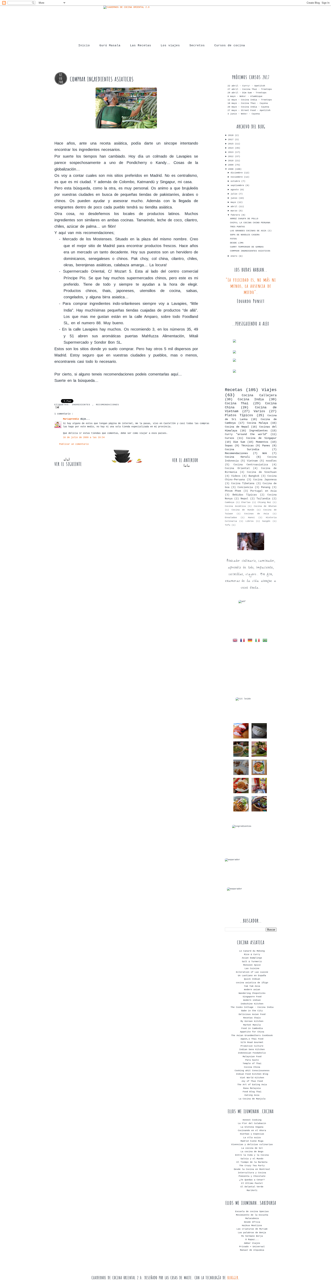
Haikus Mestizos (252, 1225)
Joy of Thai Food (252, 1081)
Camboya (229, 502)
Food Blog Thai (252, 1092)
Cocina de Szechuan (262, 472)
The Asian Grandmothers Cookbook (252, 1035)
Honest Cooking (252, 1120)
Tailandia (263, 498)
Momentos (262, 441)
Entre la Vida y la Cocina (252, 1155)
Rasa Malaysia (252, 1088)
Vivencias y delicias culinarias (252, 1144)
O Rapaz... (252, 1239)
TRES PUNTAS (237, 227)
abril (235, 206)
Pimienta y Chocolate (252, 1176)
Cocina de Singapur (261, 438)
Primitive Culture (252, 1046)
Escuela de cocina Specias (252, 1211)
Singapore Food (252, 997)
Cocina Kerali (237, 456)
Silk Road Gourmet (252, 1042)
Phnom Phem (233, 491)
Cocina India (251, 399)
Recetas (233, 389)
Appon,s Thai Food (252, 1039)
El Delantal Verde (252, 1187)
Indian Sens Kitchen (252, 1049)
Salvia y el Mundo (252, 1159)
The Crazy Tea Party (252, 1165)
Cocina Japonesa (265, 479)
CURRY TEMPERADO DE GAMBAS (247, 247)
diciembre (237, 173)
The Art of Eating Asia (252, 1084)
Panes (266, 445)
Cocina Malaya (257, 422)
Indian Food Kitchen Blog (252, 1074)
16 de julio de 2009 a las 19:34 (84, 437)
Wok (264, 453)
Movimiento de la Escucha (252, 1215)
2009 (231, 165)
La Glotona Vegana (252, 1127)
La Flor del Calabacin (252, 1123)
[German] (251, 641)
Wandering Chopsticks (252, 993)
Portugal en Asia (263, 491)
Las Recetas (140, 45)
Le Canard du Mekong (252, 951)
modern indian (252, 1000)
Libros (250, 521)
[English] (236, 641)
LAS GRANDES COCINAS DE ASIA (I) (251, 231)
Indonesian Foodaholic (252, 1053)
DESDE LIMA (236, 243)
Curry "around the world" (246, 434)
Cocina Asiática (235, 506)
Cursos (229, 438)
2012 (231, 156)
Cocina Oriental (237, 468)
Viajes (269, 389)
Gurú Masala (109, 45)
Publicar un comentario (74, 444)
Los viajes (170, 45)
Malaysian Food (252, 1056)
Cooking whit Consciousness (252, 1070)
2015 (231, 144)
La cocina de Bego (252, 1151)
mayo (234, 202)
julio (235, 194)
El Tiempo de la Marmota (252, 1162)
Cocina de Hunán (243, 510)
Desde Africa (252, 1222)
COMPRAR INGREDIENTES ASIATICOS (250, 251)
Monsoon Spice (252, 965)
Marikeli (252, 1190)
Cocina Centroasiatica (251, 464)
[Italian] (258, 641)
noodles (271, 460)
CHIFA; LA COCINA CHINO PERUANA (250, 223)
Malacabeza (252, 1218)
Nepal (244, 498)
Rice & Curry (252, 954)
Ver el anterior (185, 460)
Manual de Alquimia (252, 1250)
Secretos (197, 45)
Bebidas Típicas (245, 494)
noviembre (237, 177)
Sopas (229, 445)
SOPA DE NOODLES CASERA (245, 235)
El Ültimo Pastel (252, 1183)
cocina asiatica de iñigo (252, 983)
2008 (231, 169)
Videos (235, 476)
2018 (231, 135)
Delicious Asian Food (252, 1014)
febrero (236, 215)
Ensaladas (231, 517)
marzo (235, 211)
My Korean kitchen (252, 1021)
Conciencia (245, 487)
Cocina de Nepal (237, 426)
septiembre (238, 185)
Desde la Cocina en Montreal (252, 1169)
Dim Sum (239, 441)
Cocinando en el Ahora (252, 1130)
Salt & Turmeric (252, 961)
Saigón (266, 521)
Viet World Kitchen (252, 1078)
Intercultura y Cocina (252, 1173)
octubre (236, 181)
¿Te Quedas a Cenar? (252, 1180)
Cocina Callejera (259, 395)
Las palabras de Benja (252, 1232)
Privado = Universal (252, 1246)
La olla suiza (252, 1137)
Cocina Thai (236, 403)
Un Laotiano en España (252, 975)
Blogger (232, 1277)
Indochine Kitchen (252, 1004)
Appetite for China (252, 1032)
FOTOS (233, 239)
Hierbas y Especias (252, 1134)
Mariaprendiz (71, 419)
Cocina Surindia (242, 449)
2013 (231, 152)
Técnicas (247, 445)
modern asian (252, 989)
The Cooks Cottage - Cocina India (252, 1007)
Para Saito (252, 1060)
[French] (243, 641)
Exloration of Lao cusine (252, 972)
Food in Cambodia (252, 1028)
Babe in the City (252, 1011)
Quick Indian (252, 979)
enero (235, 256)
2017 (231, 139)
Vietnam (252, 460)
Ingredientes (82, 405)
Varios (259, 411)
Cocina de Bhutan (265, 506)
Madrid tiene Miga (252, 1141)
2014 (231, 148)
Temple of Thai (252, 1063)
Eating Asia (252, 1095)
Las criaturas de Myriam (252, 1229)
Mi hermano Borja (252, 1236)
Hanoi (251, 517)
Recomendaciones (107, 405)
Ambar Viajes (252, 1243)
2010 (231, 161)
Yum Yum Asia (252, 986)
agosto (235, 190)
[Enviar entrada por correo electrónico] (128, 407)
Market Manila (252, 1025)
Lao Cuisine (252, 968)
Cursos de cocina (229, 45)
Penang (265, 487)
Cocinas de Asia (256, 514)
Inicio (84, 45)
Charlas (246, 502)
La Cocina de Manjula (252, 1099)
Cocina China (252, 1067)
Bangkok (254, 476)
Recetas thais (252, 1018)
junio (235, 198)
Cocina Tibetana (242, 483)
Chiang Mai (264, 502)
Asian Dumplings (252, 958)
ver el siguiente (68, 464)
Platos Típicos (239, 415)
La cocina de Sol (252, 1148)
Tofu (227, 525)
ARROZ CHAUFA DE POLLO (244, 219)
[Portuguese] (266, 641)
